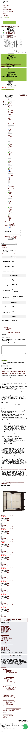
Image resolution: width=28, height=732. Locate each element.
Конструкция (8, 221)
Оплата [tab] (6, 331)
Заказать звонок (23, 95)
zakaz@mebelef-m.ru (5, 649)
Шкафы (7, 25)
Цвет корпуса (8, 96)
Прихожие (8, 63)
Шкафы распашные (10, 670)
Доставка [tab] (6, 329)
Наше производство (5, 637)
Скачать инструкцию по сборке (9, 253)
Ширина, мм (8, 229)
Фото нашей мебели (5, 642)
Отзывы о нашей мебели (6, 641)
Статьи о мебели (4, 640)
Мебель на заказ (7, 9)
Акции (4, 7)
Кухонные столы (12, 57)
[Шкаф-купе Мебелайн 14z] (9, 32)
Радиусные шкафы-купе (11, 672)
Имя (2, 355)
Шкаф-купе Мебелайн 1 (6, 593)
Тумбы (7, 680)
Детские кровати (12, 74)
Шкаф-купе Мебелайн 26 (7, 515)
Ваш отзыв (4, 344)
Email (3, 357)
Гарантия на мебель (5, 639)
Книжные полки (9, 704)
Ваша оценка (4, 342)
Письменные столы (10, 688)
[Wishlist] (1, 524)
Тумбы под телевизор (10, 681)
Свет (7, 77)
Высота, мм (8, 234)
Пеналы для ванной (11, 67)
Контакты (5, 15)
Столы (4, 686)
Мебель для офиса (5, 630)
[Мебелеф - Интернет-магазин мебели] (6, 17)
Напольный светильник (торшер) (10, 82)
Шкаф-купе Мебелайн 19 (7, 580)
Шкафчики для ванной (11, 698)
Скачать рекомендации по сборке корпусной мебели (13, 371)
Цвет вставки (8, 159)
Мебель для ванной (10, 65)
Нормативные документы (6, 638)
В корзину (4, 245)
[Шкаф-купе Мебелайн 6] (9, 552)
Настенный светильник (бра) (12, 85)
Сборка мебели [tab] (8, 328)
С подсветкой (21, 482)
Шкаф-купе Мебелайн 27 (7, 541)
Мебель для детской (5, 628)
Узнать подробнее (5, 66)
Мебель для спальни (10, 71)
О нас (4, 13)
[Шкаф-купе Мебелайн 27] (10, 539)
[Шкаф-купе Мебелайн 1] (9, 591)
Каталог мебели (8, 26)
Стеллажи (8, 675)
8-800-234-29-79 (22, 720)
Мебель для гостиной (5, 624)
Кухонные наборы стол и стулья (11, 59)
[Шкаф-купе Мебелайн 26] (14, 513)
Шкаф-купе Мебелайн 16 (7, 567)
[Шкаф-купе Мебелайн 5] (9, 604)
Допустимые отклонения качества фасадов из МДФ (13, 469)
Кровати (10, 75)
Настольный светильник (11, 79)
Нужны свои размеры (10, 225)
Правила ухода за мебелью (7, 644)
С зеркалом (14, 482)
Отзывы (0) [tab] (7, 327)
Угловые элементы (10, 677)
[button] (25, 726)
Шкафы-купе (11, 28)
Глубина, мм (8, 231)
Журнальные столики (11, 56)
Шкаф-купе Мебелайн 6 (6, 554)
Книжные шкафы (12, 31)
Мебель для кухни (5, 626)
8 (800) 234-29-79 (4, 647)
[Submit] (3, 101)
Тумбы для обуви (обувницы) (12, 683)
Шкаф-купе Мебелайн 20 (7, 528)
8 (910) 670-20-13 (4, 648)
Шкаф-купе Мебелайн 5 (6, 606)
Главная (2, 26)
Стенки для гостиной (8, 695)
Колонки (7, 674)
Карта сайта (3, 667)
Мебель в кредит (5, 623)
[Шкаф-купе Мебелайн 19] (10, 578)
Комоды (7, 679)
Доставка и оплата (8, 11)
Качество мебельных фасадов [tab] (12, 332)
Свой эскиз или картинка (11, 236)
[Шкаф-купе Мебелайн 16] (10, 565)
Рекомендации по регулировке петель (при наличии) (13, 373)
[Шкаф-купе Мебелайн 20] (10, 526)
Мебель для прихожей (6, 629)
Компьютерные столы (11, 687)
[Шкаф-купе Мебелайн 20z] (9, 33)
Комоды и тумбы (7, 678)
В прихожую (8, 685)
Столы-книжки (11, 61)
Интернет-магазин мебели (6, 655)
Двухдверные (9, 482)
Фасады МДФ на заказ (11, 86)
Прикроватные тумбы (10, 682)
